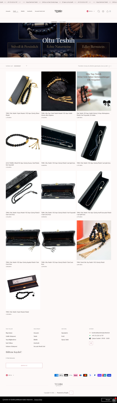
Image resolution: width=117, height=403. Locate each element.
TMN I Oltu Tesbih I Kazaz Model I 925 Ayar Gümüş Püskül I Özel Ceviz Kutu (23, 213)
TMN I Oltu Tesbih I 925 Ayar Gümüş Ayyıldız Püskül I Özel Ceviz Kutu (22, 263)
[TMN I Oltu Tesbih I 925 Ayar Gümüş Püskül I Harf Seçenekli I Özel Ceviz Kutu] (58, 190)
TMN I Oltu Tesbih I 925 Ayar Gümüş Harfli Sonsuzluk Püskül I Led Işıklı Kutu (94, 213)
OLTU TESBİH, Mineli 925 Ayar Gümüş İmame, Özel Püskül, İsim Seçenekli (22, 164)
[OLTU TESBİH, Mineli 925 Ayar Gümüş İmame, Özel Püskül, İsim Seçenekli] (23, 141)
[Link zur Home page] (58, 385)
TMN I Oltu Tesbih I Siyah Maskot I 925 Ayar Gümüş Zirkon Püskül (22, 114)
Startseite (54, 21)
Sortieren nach (9, 66)
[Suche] (99, 11)
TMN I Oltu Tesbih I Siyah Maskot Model (17, 312)
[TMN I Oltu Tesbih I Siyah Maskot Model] (23, 290)
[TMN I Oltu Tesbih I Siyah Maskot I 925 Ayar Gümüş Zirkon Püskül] (23, 91)
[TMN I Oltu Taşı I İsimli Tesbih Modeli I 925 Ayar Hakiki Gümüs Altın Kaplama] (58, 91)
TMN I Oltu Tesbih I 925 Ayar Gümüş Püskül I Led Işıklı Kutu (58, 163)
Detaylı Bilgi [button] (38, 399)
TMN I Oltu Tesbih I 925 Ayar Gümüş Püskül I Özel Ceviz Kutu (57, 263)
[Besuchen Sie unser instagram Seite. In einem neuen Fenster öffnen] (91, 343)
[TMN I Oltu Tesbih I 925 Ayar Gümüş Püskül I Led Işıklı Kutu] (58, 141)
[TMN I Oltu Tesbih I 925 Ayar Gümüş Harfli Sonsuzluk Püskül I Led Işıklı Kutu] (94, 190)
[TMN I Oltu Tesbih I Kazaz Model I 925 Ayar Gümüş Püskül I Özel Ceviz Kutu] (23, 190)
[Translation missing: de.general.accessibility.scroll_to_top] (71, 393)
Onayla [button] (108, 399)
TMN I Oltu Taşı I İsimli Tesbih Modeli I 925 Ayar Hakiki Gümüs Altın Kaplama (56, 114)
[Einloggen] (103, 11)
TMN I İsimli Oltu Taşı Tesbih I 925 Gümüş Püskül (90, 262)
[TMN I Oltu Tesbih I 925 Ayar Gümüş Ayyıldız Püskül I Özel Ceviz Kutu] (23, 240)
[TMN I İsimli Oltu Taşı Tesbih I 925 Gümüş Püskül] (94, 240)
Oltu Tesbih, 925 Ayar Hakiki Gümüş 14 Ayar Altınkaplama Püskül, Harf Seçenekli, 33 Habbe (93, 114)
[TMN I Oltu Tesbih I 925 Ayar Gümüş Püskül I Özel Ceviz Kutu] (58, 240)
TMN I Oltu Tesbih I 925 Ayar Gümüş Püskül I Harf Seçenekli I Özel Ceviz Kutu (58, 213)
